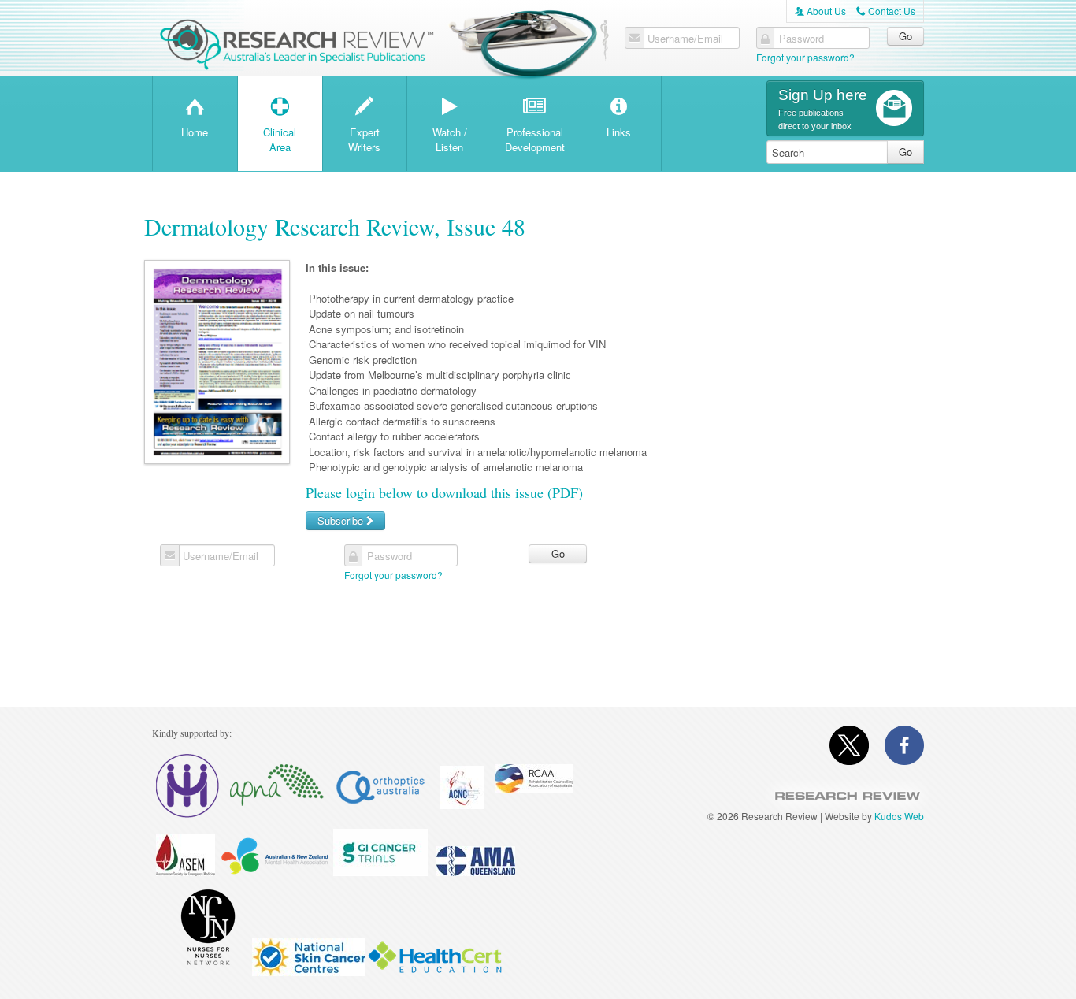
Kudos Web (899, 816)
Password (801, 38)
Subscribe (341, 520)
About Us (820, 10)
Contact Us (885, 10)
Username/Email (685, 38)
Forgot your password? (805, 57)
